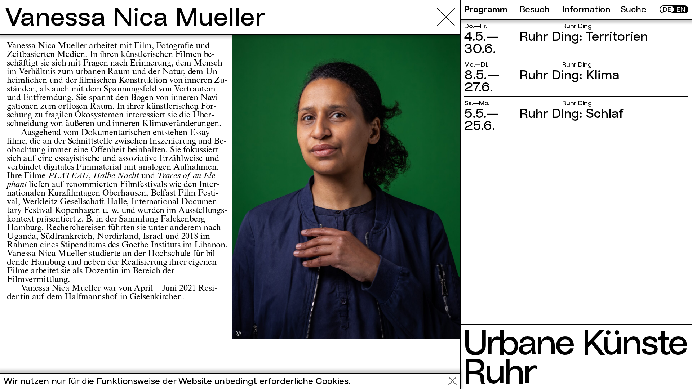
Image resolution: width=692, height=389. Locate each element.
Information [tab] (586, 9)
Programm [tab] (485, 9)
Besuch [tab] (534, 9)
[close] (446, 17)
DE (667, 9)
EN (681, 9)
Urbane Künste (575, 342)
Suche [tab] (633, 9)
